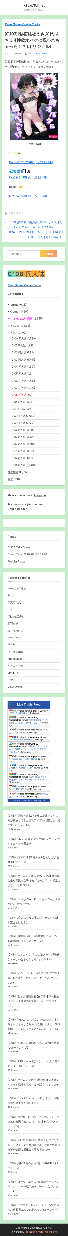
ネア (10, 609)
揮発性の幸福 (15, 651)
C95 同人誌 (19, 436)
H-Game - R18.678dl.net (21, 739)
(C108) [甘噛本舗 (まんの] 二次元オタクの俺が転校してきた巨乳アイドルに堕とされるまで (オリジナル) (34, 820)
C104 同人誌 (19, 366)
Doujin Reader (17, 508)
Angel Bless (15, 658)
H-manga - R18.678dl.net (28, 768)
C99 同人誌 (19, 465)
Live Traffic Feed (29, 704)
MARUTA (13, 672)
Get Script (17, 800)
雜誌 (10, 479)
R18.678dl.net (34, 5)
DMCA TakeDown (19, 547)
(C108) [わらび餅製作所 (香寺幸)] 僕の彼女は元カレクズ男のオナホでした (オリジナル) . (33, 1001)
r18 (30, 53)
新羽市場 (13, 623)
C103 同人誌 (16, 213)
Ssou (11, 595)
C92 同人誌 (18, 415)
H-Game (13, 311)
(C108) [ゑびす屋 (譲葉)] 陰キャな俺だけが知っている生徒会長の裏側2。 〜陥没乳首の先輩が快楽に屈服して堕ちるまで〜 (34, 1144)
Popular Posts (16, 561)
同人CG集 (13, 325)
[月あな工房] (15, 616)
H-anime (13, 304)
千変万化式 (14, 602)
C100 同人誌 (19, 338)
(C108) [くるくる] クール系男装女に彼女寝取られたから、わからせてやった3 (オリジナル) (33, 977)
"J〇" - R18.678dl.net (19, 789)
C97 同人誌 (19, 451)
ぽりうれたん (15, 630)
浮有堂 (11, 644)
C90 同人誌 (19, 401)
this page (40, 495)
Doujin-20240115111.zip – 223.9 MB (31, 162)
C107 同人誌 (19, 387)
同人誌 (11, 332)
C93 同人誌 (18, 422)
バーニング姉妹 (17, 588)
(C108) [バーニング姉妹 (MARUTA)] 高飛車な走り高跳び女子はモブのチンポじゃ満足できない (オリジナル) (34, 880)
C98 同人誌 (19, 458)
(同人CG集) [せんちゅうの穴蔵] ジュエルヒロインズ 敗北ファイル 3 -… (28, 749)
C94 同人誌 (19, 429)
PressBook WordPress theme (41, 1231)
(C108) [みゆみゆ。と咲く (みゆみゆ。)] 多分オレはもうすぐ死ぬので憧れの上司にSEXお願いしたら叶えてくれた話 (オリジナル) (34, 1024)
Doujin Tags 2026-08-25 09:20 (27, 554)
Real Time (27, 800)
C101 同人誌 (19, 345)
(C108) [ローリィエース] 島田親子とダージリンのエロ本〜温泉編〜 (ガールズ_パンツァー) (33, 1186)
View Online (15, 686)
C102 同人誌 (19, 352)
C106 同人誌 (19, 380)
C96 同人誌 (19, 443)
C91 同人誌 (18, 408)
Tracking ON (39, 800)
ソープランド (15, 637)
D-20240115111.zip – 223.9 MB (28, 177)
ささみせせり (15, 665)
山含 (10, 679)
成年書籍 (13, 472)
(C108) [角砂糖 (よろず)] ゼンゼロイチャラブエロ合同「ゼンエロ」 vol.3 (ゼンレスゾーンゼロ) (33, 1121)
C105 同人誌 (19, 373)
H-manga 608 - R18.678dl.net (23, 759)
